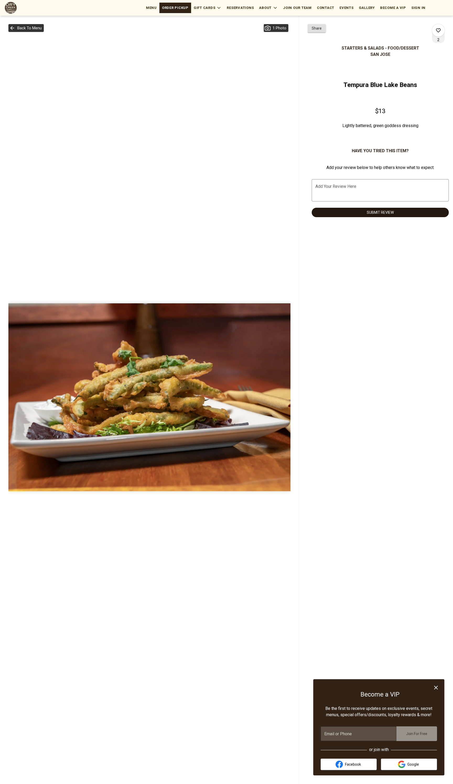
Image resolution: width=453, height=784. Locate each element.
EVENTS (346, 8)
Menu (151, 8)
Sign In (418, 8)
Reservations (240, 8)
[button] (207, 8)
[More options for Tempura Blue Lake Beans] (438, 30)
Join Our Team (297, 8)
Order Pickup (175, 8)
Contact (325, 8)
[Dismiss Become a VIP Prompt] (436, 687)
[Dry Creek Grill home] (27, 7)
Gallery (367, 8)
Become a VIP (393, 8)
